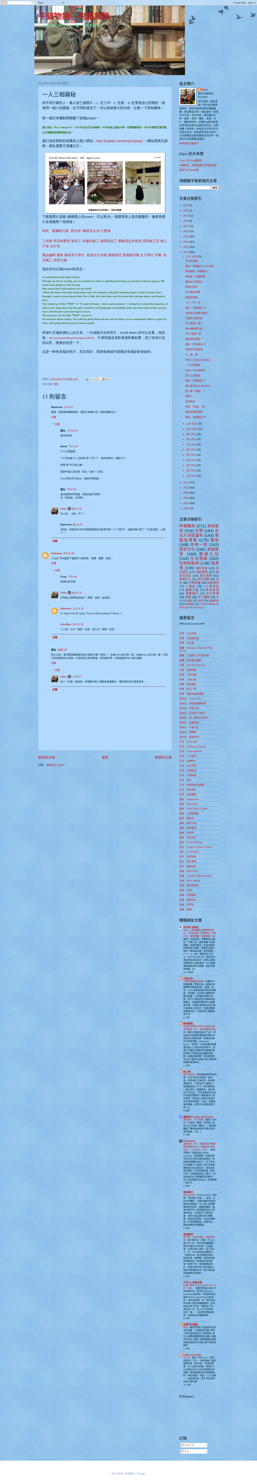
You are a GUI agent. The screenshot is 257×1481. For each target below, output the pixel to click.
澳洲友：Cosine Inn (190, 698)
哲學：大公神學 (187, 633)
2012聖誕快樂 (192, 292)
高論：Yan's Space (189, 880)
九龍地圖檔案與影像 (193, 981)
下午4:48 (72, 576)
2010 (186, 487)
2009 (186, 492)
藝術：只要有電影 (189, 813)
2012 (186, 252)
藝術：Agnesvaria (189, 799)
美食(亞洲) (184, 607)
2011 (186, 482)
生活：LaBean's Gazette (192, 746)
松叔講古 (189, 604)
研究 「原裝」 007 (195, 406)
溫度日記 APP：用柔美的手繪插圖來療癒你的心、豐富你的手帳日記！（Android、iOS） (199, 1147)
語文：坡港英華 (187, 856)
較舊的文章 (163, 757)
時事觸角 (187, 526)
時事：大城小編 (187, 679)
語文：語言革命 (187, 861)
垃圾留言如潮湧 (193, 349)
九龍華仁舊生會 (193, 318)
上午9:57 (77, 676)
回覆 (53, 417)
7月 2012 (191, 444)
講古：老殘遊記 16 (195, 417)
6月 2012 (191, 449)
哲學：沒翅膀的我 (189, 638)
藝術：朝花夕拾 (187, 823)
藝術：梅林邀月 (187, 827)
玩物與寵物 (189, 563)
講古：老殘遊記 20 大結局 (199, 266)
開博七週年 (191, 286)
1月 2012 (191, 475)
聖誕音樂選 (191, 297)
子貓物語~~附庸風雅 (74, 16)
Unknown (56, 553)
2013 (186, 246)
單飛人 (189, 396)
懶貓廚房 (214, 600)
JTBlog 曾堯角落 (192, 1282)
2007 (186, 503)
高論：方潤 (185, 890)
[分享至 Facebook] (104, 379)
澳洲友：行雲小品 (189, 727)
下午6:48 (71, 489)
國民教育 (202, 572)
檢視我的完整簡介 (189, 143)
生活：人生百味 (187, 756)
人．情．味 (191, 354)
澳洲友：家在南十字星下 (192, 713)
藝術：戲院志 (186, 818)
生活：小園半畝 (187, 775)
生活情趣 (199, 558)
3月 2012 (191, 465)
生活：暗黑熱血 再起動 (192, 784)
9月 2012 (191, 434)
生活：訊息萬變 (187, 794)
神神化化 (185, 579)
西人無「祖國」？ (195, 391)
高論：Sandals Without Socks (195, 875)
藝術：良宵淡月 (187, 837)
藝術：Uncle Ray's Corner (193, 808)
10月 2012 (192, 429)
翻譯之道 (192, 589)
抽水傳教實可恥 (193, 328)
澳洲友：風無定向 (189, 737)
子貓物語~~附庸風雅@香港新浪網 (198, 165)
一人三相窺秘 (192, 365)
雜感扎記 (209, 554)
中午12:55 (77, 624)
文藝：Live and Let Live (192, 665)
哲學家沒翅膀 (190, 1324)
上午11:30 (77, 608)
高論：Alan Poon (188, 871)
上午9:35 (68, 407)
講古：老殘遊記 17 (195, 380)
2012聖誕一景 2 (193, 323)
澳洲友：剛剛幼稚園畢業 (192, 703)
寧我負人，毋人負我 (193, 1119)
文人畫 (187, 1357)
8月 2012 (191, 439)
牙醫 (158, 255)
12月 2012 (192, 256)
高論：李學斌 (186, 904)
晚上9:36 (77, 508)
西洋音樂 (203, 579)
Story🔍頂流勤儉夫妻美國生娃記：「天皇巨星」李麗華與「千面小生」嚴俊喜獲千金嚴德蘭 (199, 933)
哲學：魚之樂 (186, 643)
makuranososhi (192, 1354)
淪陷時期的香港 (193, 411)
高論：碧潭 (185, 909)
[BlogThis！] (97, 379)
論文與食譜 (189, 1074)
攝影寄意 (201, 568)
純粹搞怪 (213, 582)
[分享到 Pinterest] (107, 379)
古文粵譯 (212, 593)
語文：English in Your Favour (195, 847)
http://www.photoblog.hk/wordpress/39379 (71, 338)
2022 (186, 205)
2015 (186, 236)
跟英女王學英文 (193, 281)
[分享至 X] (100, 379)
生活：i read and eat (190, 751)
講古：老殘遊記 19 (195, 307)
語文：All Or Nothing (190, 842)
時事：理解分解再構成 (191, 693)
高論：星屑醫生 (187, 894)
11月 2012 (192, 423)
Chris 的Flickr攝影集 (190, 160)
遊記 (200, 600)
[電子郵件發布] (86, 379)
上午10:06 (71, 430)
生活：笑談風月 (187, 789)
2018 (186, 221)
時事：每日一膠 (187, 689)
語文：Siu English (189, 851)
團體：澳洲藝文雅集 (190, 660)
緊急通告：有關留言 (196, 271)
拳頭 (185, 1327)
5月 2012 (191, 455)
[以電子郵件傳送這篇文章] (93, 379)
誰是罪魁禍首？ (193, 339)
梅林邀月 (188, 1192)
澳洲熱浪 (190, 401)
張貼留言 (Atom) (55, 765)
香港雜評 (188, 1234)
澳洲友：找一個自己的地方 (194, 717)
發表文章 (189, 1445)
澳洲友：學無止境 (189, 708)
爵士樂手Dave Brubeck (198, 385)
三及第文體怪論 (207, 604)
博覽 (55, 384)
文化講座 (204, 597)
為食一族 (199, 544)
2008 (186, 498)
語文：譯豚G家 (187, 866)
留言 (186, 1451)
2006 (186, 508)
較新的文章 (46, 757)
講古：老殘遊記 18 (195, 344)
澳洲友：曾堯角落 (189, 722)
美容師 (58, 241)
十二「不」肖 (192, 302)
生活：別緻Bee (187, 760)
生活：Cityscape (188, 741)
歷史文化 (187, 549)
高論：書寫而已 (187, 899)
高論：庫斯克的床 (189, 885)
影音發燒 (212, 589)
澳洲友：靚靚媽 (187, 732)
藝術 (190, 600)
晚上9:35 (77, 592)
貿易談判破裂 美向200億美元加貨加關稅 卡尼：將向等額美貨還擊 (199, 1029)
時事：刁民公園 (187, 674)
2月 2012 (191, 470)
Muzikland (189, 1141)
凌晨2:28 (62, 649)
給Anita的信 (189, 1195)
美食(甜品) (198, 608)
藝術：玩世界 (186, 832)
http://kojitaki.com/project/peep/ (120, 141)
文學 (199, 530)
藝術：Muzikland (188, 804)
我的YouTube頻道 (189, 169)
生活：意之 (185, 780)
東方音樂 (206, 575)
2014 (186, 241)
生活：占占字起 (187, 765)
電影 (214, 540)
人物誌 (191, 586)
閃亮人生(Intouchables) (198, 359)
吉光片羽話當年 (199, 532)
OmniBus (65, 624)
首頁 (105, 757)
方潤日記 (188, 978)
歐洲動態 (188, 1023)
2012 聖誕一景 (193, 333)
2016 (186, 231)
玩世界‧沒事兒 (191, 927)
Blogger (141, 1473)
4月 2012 (191, 460)
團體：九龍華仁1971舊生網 (194, 655)
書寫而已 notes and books (198, 1116)
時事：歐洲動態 (187, 684)
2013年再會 (191, 260)
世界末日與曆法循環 (196, 313)
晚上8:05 (77, 524)
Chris (63, 508)
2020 (186, 210)
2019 (186, 215)
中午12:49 (68, 553)
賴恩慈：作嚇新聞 (195, 276)
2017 (186, 226)
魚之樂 (187, 1071)
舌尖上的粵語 (192, 375)
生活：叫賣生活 (187, 770)
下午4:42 (73, 446)
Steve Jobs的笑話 (195, 370)
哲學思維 (195, 582)
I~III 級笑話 (211, 586)
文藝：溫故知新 (187, 669)
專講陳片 (192, 593)
